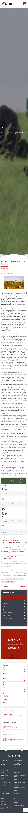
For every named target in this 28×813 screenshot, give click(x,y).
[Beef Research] (7, 4)
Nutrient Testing (6, 546)
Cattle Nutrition (8, 579)
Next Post (22, 586)
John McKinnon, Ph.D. (18, 271)
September (6, 699)
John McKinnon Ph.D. (5, 581)
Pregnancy (13, 581)
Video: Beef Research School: (14, 555)
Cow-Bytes (19, 468)
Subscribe (12, 648)
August (5, 700)
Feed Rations (15, 579)
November (6, 696)
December (6, 695)
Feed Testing (21, 579)
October (6, 698)
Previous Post (6, 586)
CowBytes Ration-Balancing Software (12, 551)
